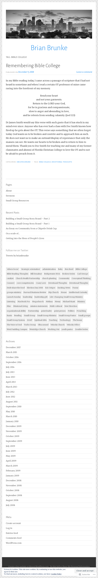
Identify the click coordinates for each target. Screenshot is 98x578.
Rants (9, 315)
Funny (75, 288)
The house (77, 320)
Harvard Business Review (34, 292)
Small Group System (16, 320)
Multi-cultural (56, 306)
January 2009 (12, 475)
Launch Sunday (14, 297)
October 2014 (12, 357)
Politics (71, 311)
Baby (60, 269)
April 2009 (11, 461)
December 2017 (13, 347)
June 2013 (10, 377)
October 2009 (12, 436)
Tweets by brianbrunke (17, 255)
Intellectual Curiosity (78, 292)
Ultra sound (43, 325)
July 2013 (10, 372)
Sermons (10, 196)
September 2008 (14, 495)
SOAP (29, 320)
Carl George (82, 274)
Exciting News (64, 288)
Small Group (29, 315)
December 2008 (13, 480)
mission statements (38, 306)
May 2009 (11, 456)
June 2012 (10, 396)
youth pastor (67, 329)
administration (49, 269)
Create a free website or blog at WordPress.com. (28, 566)
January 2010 (12, 421)
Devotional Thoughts (62, 162)
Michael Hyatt (69, 301)
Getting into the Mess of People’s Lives (25, 238)
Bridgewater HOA (52, 274)
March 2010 (11, 416)
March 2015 (11, 352)
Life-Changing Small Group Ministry (66, 297)
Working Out (53, 329)
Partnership (33, 311)
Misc (9, 306)
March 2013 (11, 387)
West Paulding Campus (17, 329)
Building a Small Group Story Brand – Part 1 (27, 223)
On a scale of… (13, 233)
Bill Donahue (36, 274)
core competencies (25, 283)
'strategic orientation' (30, 269)
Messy (57, 301)
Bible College (45, 162)
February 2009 (13, 470)
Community (64, 278)
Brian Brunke (49, 48)
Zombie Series (81, 329)
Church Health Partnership (28, 278)
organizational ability (16, 311)
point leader (46, 311)
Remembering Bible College (33, 65)
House (64, 292)
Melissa (49, 301)
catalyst (10, 278)
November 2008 (14, 485)
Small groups (84, 315)
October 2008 (12, 490)
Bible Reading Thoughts (17, 274)
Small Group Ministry (46, 315)
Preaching (81, 311)
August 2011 (11, 401)
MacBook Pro (24, 301)
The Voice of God (14, 325)
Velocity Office (73, 325)
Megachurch (38, 301)
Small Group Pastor (67, 315)
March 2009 (12, 466)
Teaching (53, 320)
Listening (11, 301)
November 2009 (14, 431)
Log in (9, 528)
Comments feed (13, 538)
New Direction (70, 306)
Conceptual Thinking (81, 278)
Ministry (81, 301)
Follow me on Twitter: (17, 250)
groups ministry (14, 292)
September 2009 (14, 441)
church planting (49, 278)
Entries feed (12, 533)
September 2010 (13, 406)
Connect (10, 283)
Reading (18, 315)
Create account (13, 523)
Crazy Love (41, 283)
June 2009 (11, 451)
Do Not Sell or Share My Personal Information (70, 566)
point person (60, 311)
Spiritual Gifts (40, 320)
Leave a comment (84, 72)
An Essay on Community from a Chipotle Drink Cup (31, 228)
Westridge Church (37, 329)
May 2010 (10, 411)
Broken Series (68, 274)
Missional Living (20, 306)
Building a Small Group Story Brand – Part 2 (28, 218)
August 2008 (12, 500)
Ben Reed (69, 269)
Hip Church (53, 292)
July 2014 (10, 367)
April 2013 (11, 382)
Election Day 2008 (35, 288)
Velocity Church (58, 325)
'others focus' (13, 269)
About (9, 191)
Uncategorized (24, 162)
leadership (27, 297)
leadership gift (41, 297)
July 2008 (10, 505)
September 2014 (13, 362)
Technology (65, 320)
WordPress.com (13, 543)
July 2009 (10, 446)
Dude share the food (16, 288)
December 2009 (13, 426)
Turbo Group (30, 325)
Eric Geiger (50, 288)
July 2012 (10, 392)
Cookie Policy (56, 574)
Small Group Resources (17, 200)
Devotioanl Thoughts (57, 283)
